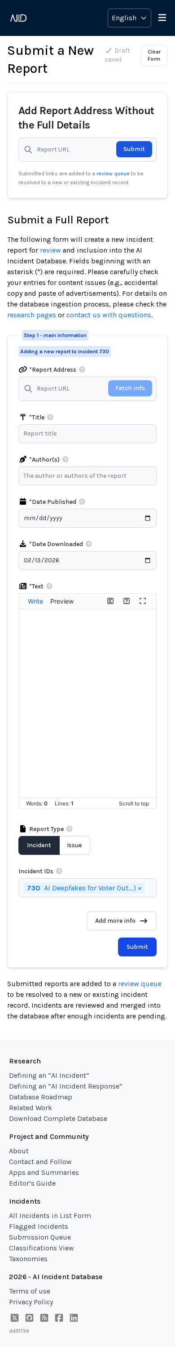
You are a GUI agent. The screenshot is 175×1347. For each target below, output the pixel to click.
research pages (31, 315)
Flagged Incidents (38, 1226)
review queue (113, 173)
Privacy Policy (31, 1302)
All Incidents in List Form (50, 1215)
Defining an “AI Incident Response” (65, 1086)
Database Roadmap (40, 1097)
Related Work (30, 1107)
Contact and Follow (40, 1161)
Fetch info (130, 388)
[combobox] (89, 476)
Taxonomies (28, 1258)
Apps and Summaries (44, 1172)
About (19, 1151)
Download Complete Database (58, 1118)
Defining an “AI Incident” (49, 1075)
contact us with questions (108, 315)
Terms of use (29, 1291)
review (50, 250)
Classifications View (41, 1248)
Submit (134, 149)
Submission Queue (40, 1237)
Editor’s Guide (32, 1183)
